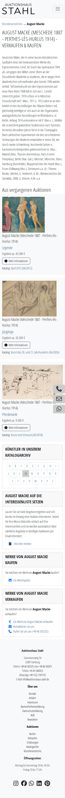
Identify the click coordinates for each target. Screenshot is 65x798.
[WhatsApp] (32, 784)
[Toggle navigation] (58, 8)
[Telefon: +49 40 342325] (59, 389)
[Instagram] (17, 784)
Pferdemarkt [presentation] (9, 414)
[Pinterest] (48, 784)
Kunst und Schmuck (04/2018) (27, 435)
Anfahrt (32, 698)
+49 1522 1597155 (37, 675)
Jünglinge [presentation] (8, 331)
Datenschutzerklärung (32, 711)
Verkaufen (32, 738)
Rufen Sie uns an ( (22, 631)
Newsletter (32, 719)
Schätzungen (32, 742)
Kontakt (32, 694)
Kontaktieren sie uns (23, 626)
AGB (32, 715)
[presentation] (23, 214)
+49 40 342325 (39, 631)
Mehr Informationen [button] (18, 261)
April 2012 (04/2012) (21, 268)
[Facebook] (24, 784)
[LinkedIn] (40, 784)
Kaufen (32, 734)
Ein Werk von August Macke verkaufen (33, 621)
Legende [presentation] (7, 247)
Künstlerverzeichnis (12, 24)
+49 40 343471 (45, 666)
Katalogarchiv (32, 747)
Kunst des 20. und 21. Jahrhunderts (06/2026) (35, 352)
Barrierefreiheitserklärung (32, 707)
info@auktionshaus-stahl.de (36, 679)
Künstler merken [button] (22, 544)
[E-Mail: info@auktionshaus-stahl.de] (59, 399)
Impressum (32, 702)
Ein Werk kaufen (21, 580)
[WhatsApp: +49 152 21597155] (59, 409)
